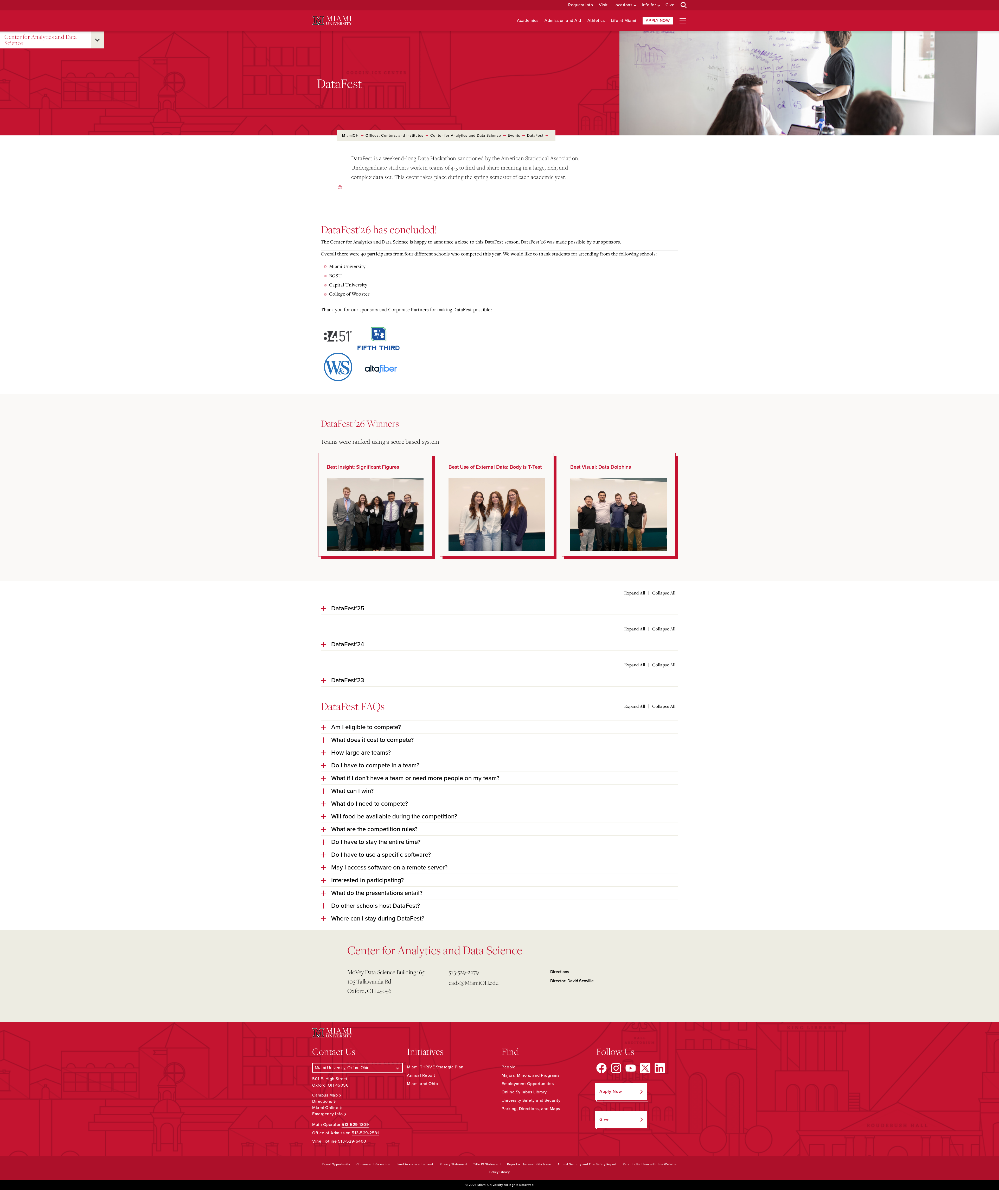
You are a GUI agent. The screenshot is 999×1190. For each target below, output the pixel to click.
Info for (649, 5)
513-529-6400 (352, 1141)
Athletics (596, 20)
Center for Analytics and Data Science (40, 40)
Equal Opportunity (336, 1164)
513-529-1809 (355, 1124)
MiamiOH (350, 135)
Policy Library (499, 1172)
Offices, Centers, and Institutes (395, 135)
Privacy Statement (453, 1164)
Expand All (634, 593)
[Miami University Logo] (332, 20)
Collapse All (663, 593)
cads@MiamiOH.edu (473, 982)
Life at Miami (623, 20)
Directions (559, 971)
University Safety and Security (531, 1100)
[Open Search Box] (684, 5)
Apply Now (658, 20)
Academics (528, 20)
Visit (603, 5)
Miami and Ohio (422, 1083)
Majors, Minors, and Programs (530, 1075)
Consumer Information (373, 1164)
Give (669, 5)
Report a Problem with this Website (650, 1164)
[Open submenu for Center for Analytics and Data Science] (97, 40)
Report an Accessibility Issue (529, 1164)
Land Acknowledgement (415, 1164)
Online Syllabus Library (524, 1092)
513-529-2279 (464, 972)
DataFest (535, 135)
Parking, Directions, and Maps (531, 1108)
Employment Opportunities (528, 1083)
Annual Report (421, 1075)
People (508, 1067)
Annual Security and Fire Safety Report (587, 1164)
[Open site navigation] (683, 21)
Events (514, 135)
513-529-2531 (365, 1133)
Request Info (580, 5)
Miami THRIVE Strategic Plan (435, 1067)
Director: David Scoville (572, 981)
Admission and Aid (563, 20)
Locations (622, 5)
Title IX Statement (487, 1164)
